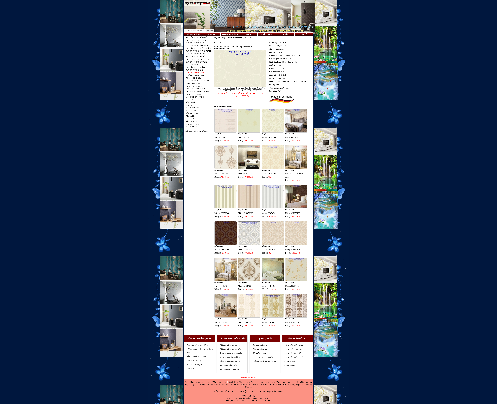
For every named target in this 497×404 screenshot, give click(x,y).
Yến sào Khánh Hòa (228, 365)
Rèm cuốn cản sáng (294, 349)
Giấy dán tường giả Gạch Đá (198, 59)
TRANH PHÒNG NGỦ (193, 78)
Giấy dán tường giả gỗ (195, 56)
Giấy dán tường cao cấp (196, 40)
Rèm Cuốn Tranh (260, 384)
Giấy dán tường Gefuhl (196, 73)
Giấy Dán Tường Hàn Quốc (214, 382)
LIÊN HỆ (304, 34)
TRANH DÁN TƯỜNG (230, 34)
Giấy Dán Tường (193, 382)
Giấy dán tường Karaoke (196, 62)
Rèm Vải (250, 382)
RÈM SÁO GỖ (191, 111)
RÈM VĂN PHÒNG (192, 108)
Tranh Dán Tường (236, 382)
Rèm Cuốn (260, 382)
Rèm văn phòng (194, 360)
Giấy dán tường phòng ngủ (197, 54)
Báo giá (217, 140)
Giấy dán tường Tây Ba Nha (197, 81)
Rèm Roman (236, 384)
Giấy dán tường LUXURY (197, 75)
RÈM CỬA (211, 34)
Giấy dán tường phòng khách (198, 48)
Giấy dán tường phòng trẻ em (199, 51)
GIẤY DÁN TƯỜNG (193, 34)
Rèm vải (190, 368)
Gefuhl (229, 38)
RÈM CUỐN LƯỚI (192, 124)
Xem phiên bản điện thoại (249, 377)
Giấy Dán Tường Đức (276, 382)
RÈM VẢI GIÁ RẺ (192, 102)
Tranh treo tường (194, 94)
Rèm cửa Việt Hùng (294, 345)
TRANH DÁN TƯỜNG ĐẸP (195, 89)
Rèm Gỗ (300, 382)
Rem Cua (291, 382)
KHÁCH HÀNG (266, 34)
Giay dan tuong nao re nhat (243, 38)
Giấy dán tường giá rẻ (195, 43)
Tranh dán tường (193, 83)
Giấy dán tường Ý (193, 65)
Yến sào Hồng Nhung (229, 369)
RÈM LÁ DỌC (190, 116)
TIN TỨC (248, 34)
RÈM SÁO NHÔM (192, 113)
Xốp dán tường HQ (195, 364)
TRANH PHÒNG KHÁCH (194, 86)
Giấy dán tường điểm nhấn (197, 46)
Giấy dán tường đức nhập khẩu (251, 90)
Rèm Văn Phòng (221, 384)
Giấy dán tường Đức (194, 70)
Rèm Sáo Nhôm (276, 384)
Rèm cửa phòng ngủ (294, 357)
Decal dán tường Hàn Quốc (198, 92)
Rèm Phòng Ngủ (292, 384)
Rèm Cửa (247, 384)
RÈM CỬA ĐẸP (191, 127)
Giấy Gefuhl (218, 134)
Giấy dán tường (220, 38)
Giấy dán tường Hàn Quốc (197, 37)
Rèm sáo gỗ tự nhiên (196, 356)
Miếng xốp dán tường (195, 97)
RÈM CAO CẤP (191, 121)
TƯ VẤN (285, 34)
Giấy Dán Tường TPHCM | (202, 384)
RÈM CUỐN (190, 119)
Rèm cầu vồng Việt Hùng (197, 345)
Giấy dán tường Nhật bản (197, 67)
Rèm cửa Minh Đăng (294, 353)
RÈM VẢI (189, 105)
